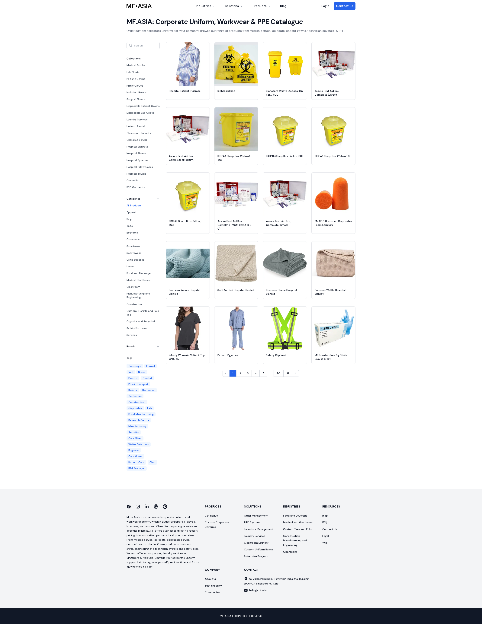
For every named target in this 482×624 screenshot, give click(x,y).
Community (212, 592)
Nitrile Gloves (135, 85)
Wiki (324, 542)
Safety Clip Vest (276, 355)
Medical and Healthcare (298, 522)
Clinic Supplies (135, 259)
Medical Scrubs (136, 65)
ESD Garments (136, 187)
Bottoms (132, 232)
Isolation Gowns (137, 92)
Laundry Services (137, 119)
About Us (211, 579)
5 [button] (263, 373)
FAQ (324, 522)
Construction (135, 304)
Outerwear (133, 239)
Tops (130, 226)
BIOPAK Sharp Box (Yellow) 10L (284, 156)
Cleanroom (133, 286)
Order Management (256, 515)
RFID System (252, 522)
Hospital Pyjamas (137, 160)
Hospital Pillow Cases (140, 167)
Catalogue (211, 515)
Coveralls (132, 180)
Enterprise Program (256, 556)
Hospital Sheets (136, 153)
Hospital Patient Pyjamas (185, 91)
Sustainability (213, 585)
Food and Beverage (139, 273)
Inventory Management (258, 529)
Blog (283, 6)
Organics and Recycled (141, 321)
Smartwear (133, 246)
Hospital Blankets (137, 146)
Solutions (232, 6)
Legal (325, 536)
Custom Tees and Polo (297, 529)
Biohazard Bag (226, 91)
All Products (134, 205)
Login (325, 6)
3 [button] (248, 373)
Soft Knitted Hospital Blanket (235, 290)
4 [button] (256, 373)
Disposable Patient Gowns (143, 106)
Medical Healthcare (138, 280)
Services (132, 335)
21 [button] (287, 373)
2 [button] (240, 373)
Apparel (131, 212)
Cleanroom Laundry (139, 133)
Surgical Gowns (136, 99)
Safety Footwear (137, 328)
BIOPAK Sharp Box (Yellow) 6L (333, 156)
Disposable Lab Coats (140, 112)
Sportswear (134, 253)
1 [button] (232, 373)
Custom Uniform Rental (258, 549)
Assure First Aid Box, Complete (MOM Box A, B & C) (234, 224)
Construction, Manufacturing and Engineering (295, 540)
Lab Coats (133, 72)
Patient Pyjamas (227, 355)
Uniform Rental (136, 126)
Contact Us (344, 6)
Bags (129, 219)
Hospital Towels (136, 173)
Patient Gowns (136, 79)
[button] (226, 373)
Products (259, 6)
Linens (130, 266)
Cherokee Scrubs (137, 140)
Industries (203, 6)
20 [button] (278, 373)
